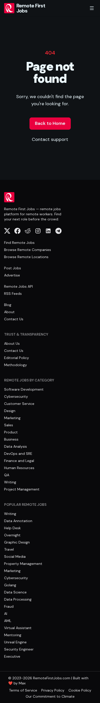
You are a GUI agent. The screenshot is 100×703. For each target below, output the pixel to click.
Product (11, 432)
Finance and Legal (19, 460)
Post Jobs (12, 268)
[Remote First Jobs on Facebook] (17, 231)
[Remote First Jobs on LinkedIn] (48, 231)
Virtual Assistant (18, 628)
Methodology (15, 365)
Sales (8, 425)
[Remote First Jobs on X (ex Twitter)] (7, 231)
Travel (9, 549)
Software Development (24, 389)
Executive (12, 656)
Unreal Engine (15, 642)
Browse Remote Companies (27, 249)
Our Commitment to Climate (50, 696)
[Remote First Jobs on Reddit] (28, 231)
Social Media (15, 556)
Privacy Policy (52, 690)
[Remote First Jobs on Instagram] (38, 231)
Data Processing (18, 599)
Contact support (50, 139)
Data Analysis (15, 446)
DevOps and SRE (18, 453)
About (9, 312)
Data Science (15, 592)
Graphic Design (17, 542)
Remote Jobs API (18, 286)
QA (6, 475)
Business (11, 439)
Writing (10, 482)
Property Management (23, 563)
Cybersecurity (16, 396)
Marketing (12, 418)
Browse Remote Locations (26, 257)
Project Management (21, 489)
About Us (12, 343)
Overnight (12, 535)
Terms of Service (23, 690)
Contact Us (13, 319)
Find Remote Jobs (19, 242)
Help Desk (12, 528)
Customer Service (19, 403)
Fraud (9, 606)
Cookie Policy (79, 690)
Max (22, 683)
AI (5, 613)
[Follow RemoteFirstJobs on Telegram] (58, 231)
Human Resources (19, 468)
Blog (7, 304)
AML (7, 620)
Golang (10, 585)
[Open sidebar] (92, 8)
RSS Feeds (13, 293)
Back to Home (50, 123)
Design (9, 410)
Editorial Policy (16, 357)
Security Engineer (19, 649)
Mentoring (12, 635)
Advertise (12, 275)
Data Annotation (18, 521)
